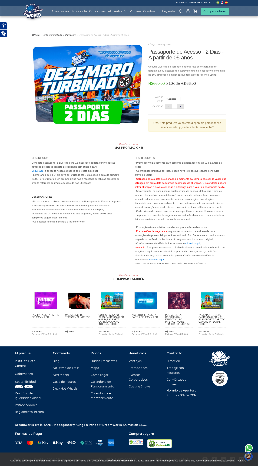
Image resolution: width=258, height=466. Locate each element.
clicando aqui (192, 243)
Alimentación (117, 11)
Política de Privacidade (120, 460)
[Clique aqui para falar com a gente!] (249, 448)
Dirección (173, 361)
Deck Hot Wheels (65, 388)
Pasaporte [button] (79, 11)
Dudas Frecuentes (104, 361)
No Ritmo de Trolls (66, 368)
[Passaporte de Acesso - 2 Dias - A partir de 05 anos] (87, 84)
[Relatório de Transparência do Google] (136, 443)
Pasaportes (70, 35)
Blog (56, 361)
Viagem (135, 11)
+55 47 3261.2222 (205, 3)
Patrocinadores (26, 405)
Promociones (138, 368)
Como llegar (99, 375)
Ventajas (135, 361)
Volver (37, 35)
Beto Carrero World (53, 35)
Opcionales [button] (97, 11)
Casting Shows (139, 386)
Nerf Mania (61, 375)
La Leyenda (166, 11)
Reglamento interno (29, 412)
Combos (149, 11)
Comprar (45, 339)
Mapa (95, 368)
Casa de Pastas (64, 381)
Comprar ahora (214, 11)
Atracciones (60, 11)
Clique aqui (38, 170)
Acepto (241, 460)
